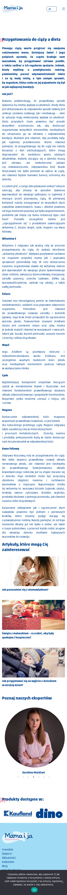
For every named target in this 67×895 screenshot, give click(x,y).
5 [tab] (38, 777)
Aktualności (9, 857)
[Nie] (62, 882)
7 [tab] (49, 777)
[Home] (12, 8)
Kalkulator (8, 862)
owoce (18, 492)
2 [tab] (23, 777)
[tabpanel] (33, 739)
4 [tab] (33, 777)
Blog (5, 866)
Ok (34, 889)
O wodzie (7, 849)
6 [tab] (44, 777)
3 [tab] (28, 777)
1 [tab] (18, 777)
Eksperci (7, 853)
